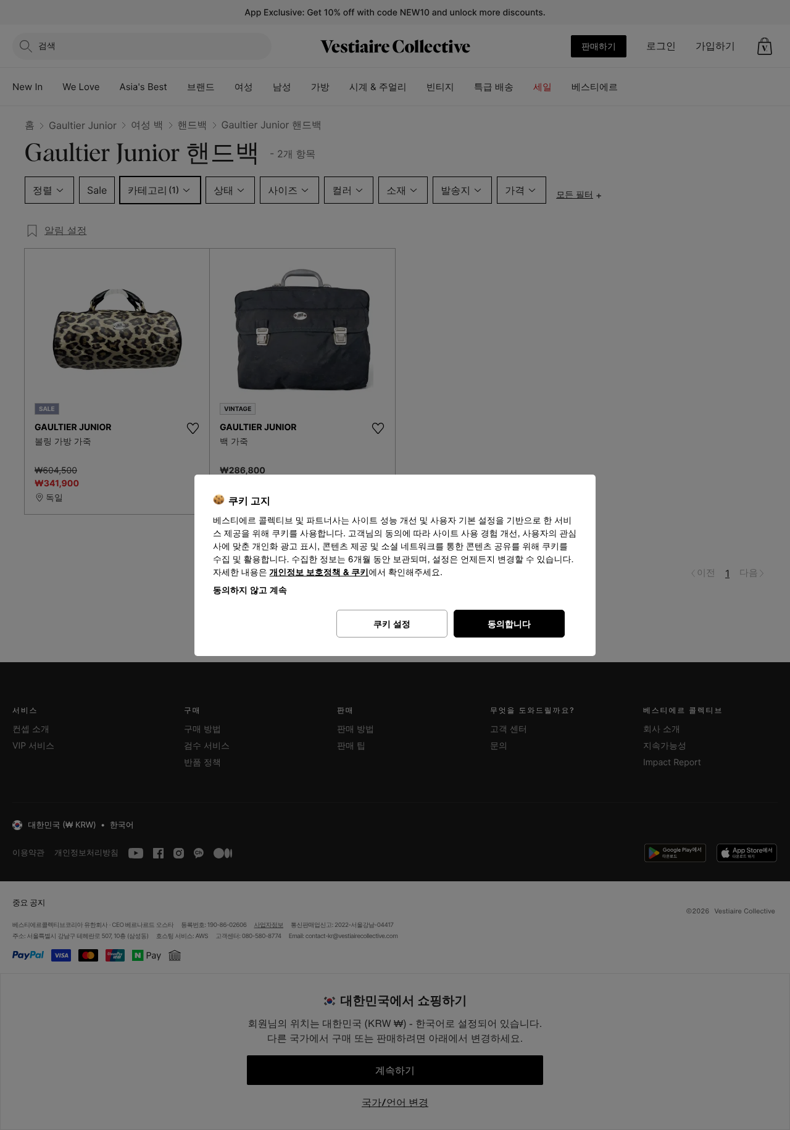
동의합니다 (509, 623)
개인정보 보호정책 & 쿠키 (319, 572)
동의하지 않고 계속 (250, 589)
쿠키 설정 (391, 623)
